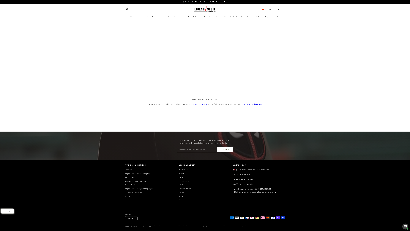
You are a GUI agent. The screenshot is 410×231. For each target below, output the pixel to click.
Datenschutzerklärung (169, 226)
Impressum (214, 226)
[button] (127, 9)
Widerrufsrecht (183, 226)
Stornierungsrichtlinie (242, 226)
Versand (157, 226)
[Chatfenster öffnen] (405, 227)
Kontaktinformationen (226, 226)
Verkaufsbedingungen (201, 226)
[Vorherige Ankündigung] (125, 2)
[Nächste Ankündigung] (284, 2)
